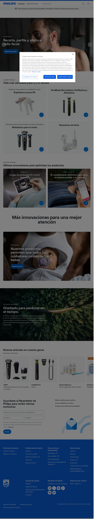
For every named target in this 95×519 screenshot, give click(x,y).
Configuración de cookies (30, 77)
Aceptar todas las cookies (65, 77)
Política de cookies (36, 72)
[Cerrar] (73, 54)
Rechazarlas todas (49, 77)
